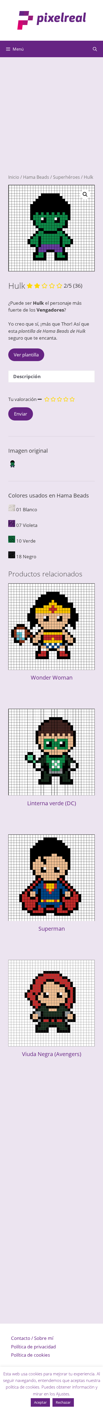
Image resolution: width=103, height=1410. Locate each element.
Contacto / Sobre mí (32, 1338)
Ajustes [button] (62, 1394)
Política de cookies (30, 1355)
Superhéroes (66, 177)
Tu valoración (22, 399)
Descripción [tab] (27, 376)
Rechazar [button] (63, 1402)
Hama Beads (36, 177)
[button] (85, 194)
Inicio (13, 177)
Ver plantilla (26, 354)
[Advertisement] (51, 122)
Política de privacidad (33, 1346)
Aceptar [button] (40, 1402)
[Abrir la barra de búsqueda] (95, 49)
